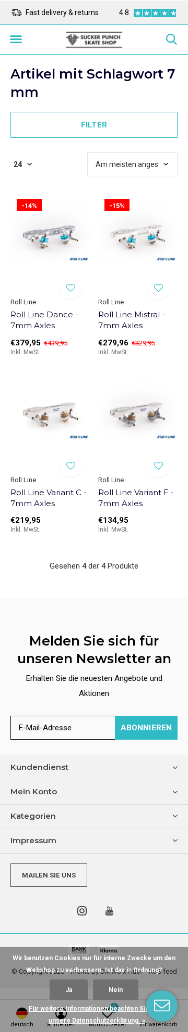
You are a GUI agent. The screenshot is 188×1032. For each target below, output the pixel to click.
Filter (94, 125)
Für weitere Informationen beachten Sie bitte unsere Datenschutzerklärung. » (96, 1014)
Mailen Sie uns (49, 875)
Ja (68, 990)
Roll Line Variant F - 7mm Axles (136, 497)
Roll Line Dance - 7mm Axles (44, 319)
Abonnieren (146, 727)
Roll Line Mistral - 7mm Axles (131, 319)
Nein (116, 990)
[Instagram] (82, 910)
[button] (15, 39)
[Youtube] (109, 910)
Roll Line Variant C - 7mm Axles (48, 497)
